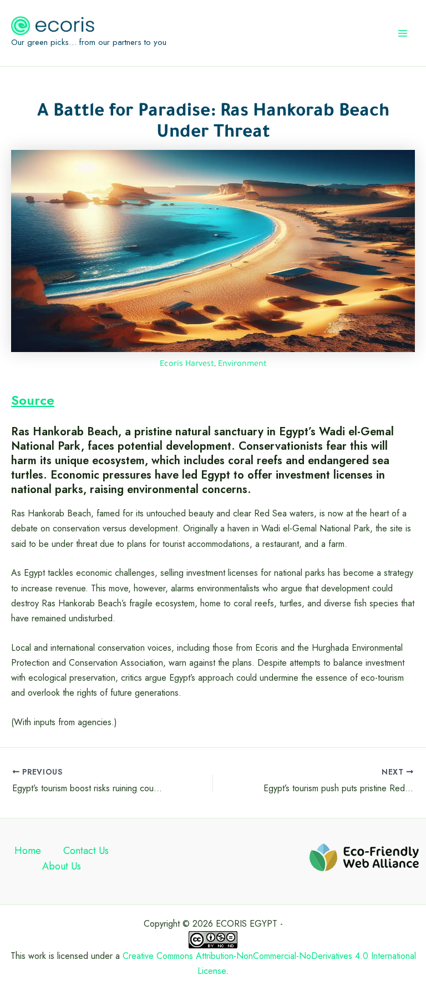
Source (32, 400)
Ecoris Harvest (187, 364)
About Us (61, 866)
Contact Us (86, 850)
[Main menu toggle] (402, 33)
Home (27, 850)
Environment (242, 364)
